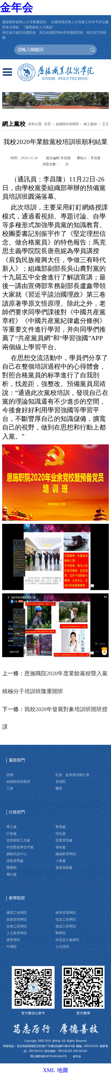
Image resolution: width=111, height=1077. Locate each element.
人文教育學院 (16, 933)
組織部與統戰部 (18, 781)
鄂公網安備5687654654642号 (48, 1056)
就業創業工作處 (18, 840)
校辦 (9, 775)
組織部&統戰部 (67, 124)
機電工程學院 (16, 912)
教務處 (61, 827)
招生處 (61, 833)
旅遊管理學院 (16, 919)
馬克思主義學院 (67, 940)
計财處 (11, 833)
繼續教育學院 (66, 854)
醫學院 (61, 933)
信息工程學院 (66, 919)
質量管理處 (64, 840)
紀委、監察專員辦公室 (72, 775)
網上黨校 (90, 124)
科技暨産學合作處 (20, 847)
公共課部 (62, 946)
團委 (59, 788)
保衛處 (61, 847)
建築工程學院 (66, 926)
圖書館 (11, 867)
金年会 (16, 7)
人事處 (61, 861)
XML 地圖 (55, 1070)
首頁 (47, 124)
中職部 (11, 946)
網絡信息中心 (16, 854)
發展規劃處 (64, 867)
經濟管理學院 (66, 912)
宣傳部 (61, 781)
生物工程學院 (16, 926)
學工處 (11, 827)
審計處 (11, 874)
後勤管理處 (14, 861)
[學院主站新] (55, 73)
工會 (9, 788)
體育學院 (13, 940)
